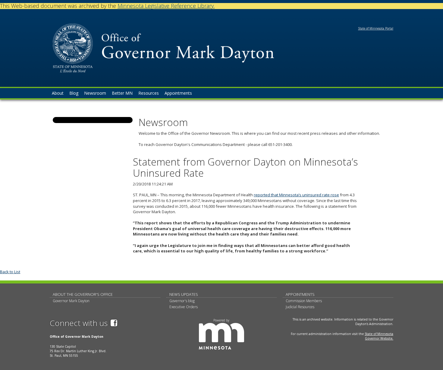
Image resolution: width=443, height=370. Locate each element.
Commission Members (304, 300)
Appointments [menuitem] (178, 93)
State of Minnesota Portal (375, 28)
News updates (183, 294)
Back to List (10, 271)
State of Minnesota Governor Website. (379, 336)
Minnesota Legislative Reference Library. (166, 5)
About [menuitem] (58, 93)
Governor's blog (182, 300)
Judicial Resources (300, 306)
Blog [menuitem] (73, 93)
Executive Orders (183, 306)
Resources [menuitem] (148, 93)
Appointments (300, 294)
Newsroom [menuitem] (95, 93)
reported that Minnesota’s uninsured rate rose (296, 195)
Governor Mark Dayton (71, 300)
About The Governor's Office (83, 294)
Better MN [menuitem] (122, 93)
